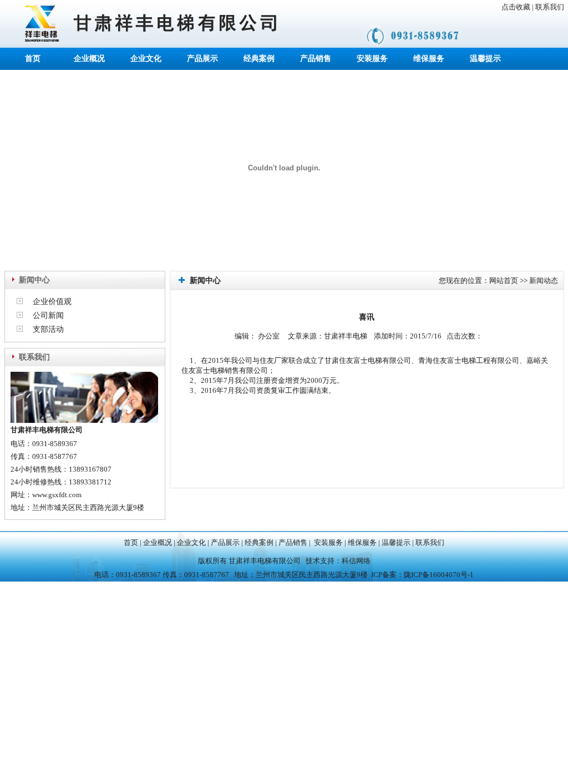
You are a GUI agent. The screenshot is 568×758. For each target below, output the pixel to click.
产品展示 (202, 58)
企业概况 (89, 58)
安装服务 (372, 58)
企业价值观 (52, 301)
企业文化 (145, 58)
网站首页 (503, 280)
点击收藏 (515, 7)
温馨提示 (485, 58)
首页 (32, 58)
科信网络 (356, 561)
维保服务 (428, 58)
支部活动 (48, 329)
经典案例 (259, 58)
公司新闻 (48, 315)
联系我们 (549, 7)
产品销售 (315, 58)
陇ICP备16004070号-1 (439, 574)
